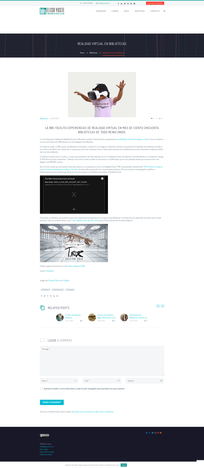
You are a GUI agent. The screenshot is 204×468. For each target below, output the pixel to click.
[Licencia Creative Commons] (44, 435)
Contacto (155, 11)
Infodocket (50, 271)
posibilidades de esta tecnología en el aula (133, 139)
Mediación (101, 11)
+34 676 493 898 (87, 3)
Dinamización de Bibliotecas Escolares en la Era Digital (138, 317)
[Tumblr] (51, 296)
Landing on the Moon (70, 169)
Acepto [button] (124, 465)
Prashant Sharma (54, 280)
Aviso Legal (43, 449)
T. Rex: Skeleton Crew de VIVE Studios (85, 220)
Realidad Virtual (58, 289)
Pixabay (66, 280)
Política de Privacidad (47, 452)
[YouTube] (134, 3)
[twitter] (152, 433)
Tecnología (70, 289)
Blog (126, 11)
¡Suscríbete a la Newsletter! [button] (155, 3)
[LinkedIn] (121, 3)
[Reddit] (57, 296)
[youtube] (158, 433)
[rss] (161, 433)
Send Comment (52, 402)
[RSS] (131, 3)
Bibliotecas (44, 118)
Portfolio (140, 11)
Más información (133, 465)
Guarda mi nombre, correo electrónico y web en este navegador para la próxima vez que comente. (84, 388)
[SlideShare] (137, 3)
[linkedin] (147, 433)
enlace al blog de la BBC (76, 266)
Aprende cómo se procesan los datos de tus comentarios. (93, 411)
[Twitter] (124, 3)
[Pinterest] (48, 296)
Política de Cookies (46, 454)
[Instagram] (128, 3)
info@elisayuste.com (104, 3)
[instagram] (155, 433)
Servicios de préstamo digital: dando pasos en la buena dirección (106, 317)
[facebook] (150, 433)
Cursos (115, 11)
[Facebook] (118, 3)
